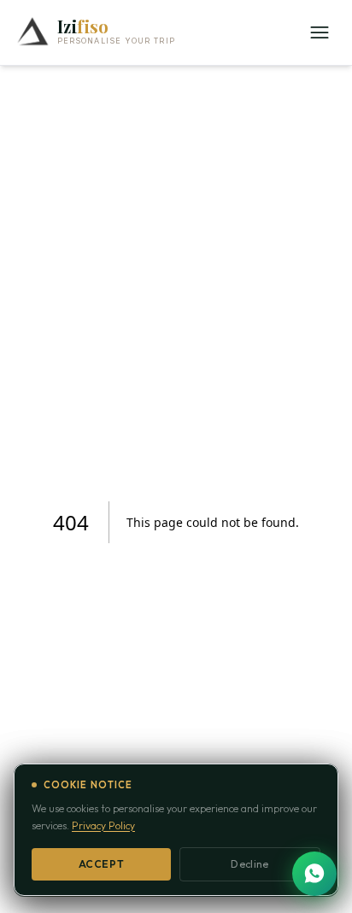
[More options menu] (319, 32)
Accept (102, 863)
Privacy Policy (103, 825)
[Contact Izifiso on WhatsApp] (314, 874)
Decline (249, 863)
